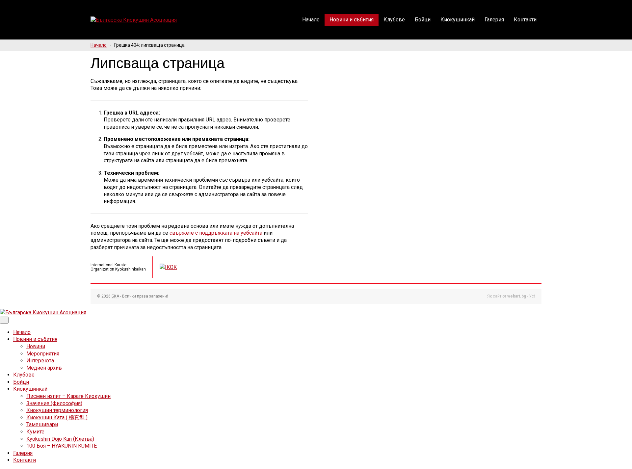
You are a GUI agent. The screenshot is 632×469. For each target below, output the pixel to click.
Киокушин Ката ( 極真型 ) (57, 417)
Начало (311, 19)
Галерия (494, 19)
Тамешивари (42, 424)
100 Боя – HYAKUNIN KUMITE (61, 446)
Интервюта (40, 360)
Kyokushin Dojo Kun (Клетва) (60, 439)
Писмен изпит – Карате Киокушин (68, 396)
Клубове (394, 19)
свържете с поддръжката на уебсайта (216, 233)
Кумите (35, 432)
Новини (35, 346)
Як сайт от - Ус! (511, 296)
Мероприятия (42, 354)
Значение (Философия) (54, 403)
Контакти (525, 19)
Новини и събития (351, 19)
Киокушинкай (457, 19)
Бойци (423, 19)
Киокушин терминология (57, 410)
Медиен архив (44, 368)
